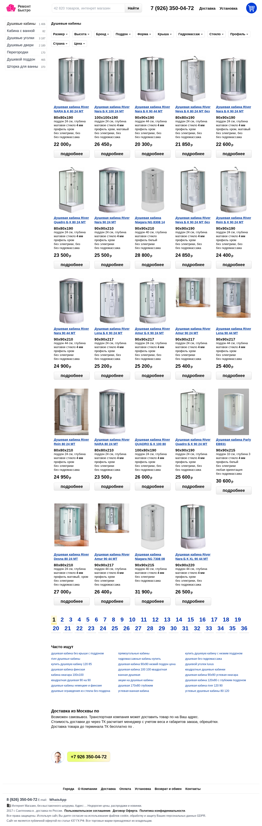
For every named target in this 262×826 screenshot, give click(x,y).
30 (173, 628)
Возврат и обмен (168, 789)
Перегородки (17, 52)
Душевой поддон (21, 59)
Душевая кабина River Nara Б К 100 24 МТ (112, 109)
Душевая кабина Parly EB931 (233, 442)
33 (209, 628)
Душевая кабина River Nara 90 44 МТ (71, 331)
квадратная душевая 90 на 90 (71, 680)
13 (167, 619)
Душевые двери (20, 45)
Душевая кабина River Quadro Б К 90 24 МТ (192, 442)
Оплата (125, 789)
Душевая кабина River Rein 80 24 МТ (71, 442)
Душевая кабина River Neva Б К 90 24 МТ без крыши (192, 220)
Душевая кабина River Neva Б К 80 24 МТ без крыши (192, 109)
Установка (143, 789)
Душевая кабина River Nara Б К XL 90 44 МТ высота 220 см (192, 557)
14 (179, 619)
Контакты (193, 789)
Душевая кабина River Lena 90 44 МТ (233, 331)
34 (220, 628)
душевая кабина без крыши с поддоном (77, 653)
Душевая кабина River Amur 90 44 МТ (112, 557)
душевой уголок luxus (199, 664)
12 (155, 619)
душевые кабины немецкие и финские (76, 685)
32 (197, 628)
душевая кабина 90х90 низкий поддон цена (147, 664)
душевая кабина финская (68, 669)
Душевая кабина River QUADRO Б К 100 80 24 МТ (152, 442)
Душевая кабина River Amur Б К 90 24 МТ (152, 331)
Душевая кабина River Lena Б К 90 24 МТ (112, 331)
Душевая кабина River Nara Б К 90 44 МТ (152, 109)
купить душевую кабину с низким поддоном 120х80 (213, 653)
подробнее (72, 153)
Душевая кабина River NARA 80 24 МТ (112, 442)
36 (244, 628)
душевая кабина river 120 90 (204, 685)
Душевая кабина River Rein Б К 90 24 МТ (233, 220)
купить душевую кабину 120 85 (71, 664)
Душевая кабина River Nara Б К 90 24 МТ (233, 109)
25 (115, 628)
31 (185, 628)
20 (56, 628)
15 (190, 619)
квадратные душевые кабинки (205, 669)
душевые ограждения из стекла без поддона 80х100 (80, 691)
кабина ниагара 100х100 (67, 674)
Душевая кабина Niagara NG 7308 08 (150, 557)
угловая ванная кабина (133, 690)
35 (232, 628)
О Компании (87, 789)
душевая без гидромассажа (203, 658)
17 (214, 619)
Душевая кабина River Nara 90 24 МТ (112, 220)
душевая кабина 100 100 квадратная (142, 669)
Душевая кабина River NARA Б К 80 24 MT (71, 109)
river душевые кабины (65, 658)
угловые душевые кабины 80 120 (207, 690)
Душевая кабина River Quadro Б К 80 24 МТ (71, 220)
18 (226, 619)
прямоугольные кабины (134, 653)
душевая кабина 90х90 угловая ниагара (211, 674)
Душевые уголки (20, 38)
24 (103, 628)
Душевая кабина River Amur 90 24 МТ (192, 331)
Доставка (108, 789)
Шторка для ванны (22, 66)
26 (126, 628)
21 (68, 628)
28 (150, 628)
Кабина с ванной (21, 31)
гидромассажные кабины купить (139, 658)
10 (132, 619)
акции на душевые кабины (135, 680)
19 (238, 619)
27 (138, 628)
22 (79, 628)
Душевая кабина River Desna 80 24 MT (71, 557)
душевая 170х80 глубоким (135, 685)
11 (144, 619)
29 (162, 628)
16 (202, 619)
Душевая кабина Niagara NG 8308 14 (150, 220)
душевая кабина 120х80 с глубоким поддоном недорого (215, 680)
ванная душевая (129, 674)
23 (91, 628)
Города (68, 789)
